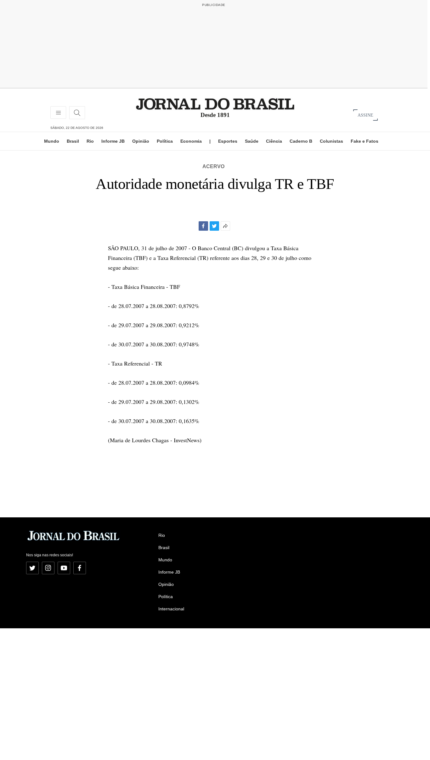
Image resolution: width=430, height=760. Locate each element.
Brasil (73, 141)
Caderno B (301, 141)
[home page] (215, 103)
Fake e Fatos (364, 141)
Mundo (51, 141)
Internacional (171, 608)
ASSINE (365, 115)
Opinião (140, 141)
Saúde (251, 141)
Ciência (274, 141)
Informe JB (113, 141)
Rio (90, 141)
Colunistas (331, 141)
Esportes (227, 141)
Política (165, 141)
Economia (191, 141)
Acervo (213, 166)
